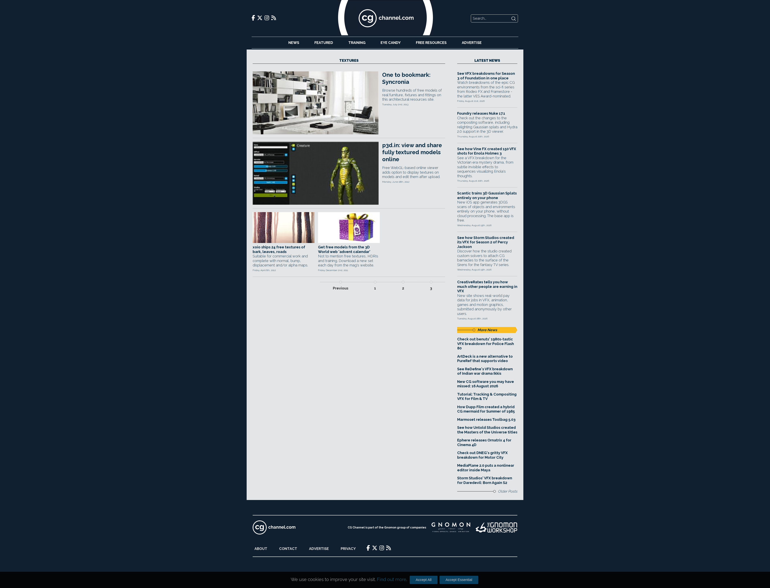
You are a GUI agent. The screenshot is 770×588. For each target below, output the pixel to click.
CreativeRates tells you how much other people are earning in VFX (487, 286)
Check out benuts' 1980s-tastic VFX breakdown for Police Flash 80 (485, 343)
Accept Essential (459, 580)
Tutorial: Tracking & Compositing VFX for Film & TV (487, 396)
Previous (340, 288)
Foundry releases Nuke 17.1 (481, 113)
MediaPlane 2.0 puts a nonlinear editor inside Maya (485, 467)
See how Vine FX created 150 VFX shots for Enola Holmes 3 (486, 151)
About (260, 549)
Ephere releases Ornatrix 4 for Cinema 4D (484, 442)
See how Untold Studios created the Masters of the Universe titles (487, 429)
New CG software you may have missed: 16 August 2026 (485, 384)
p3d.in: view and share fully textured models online (412, 152)
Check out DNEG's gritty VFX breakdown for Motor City (482, 455)
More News (487, 330)
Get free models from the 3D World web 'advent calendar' (344, 249)
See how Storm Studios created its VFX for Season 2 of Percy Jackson (485, 242)
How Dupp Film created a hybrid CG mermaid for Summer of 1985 (486, 409)
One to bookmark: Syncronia (406, 78)
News (293, 42)
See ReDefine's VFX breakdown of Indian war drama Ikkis (485, 371)
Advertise (472, 42)
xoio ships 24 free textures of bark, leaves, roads (279, 249)
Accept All (424, 580)
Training (357, 42)
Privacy (348, 549)
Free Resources (431, 42)
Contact (288, 549)
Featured (323, 42)
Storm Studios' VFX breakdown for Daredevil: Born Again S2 (484, 480)
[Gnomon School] (451, 527)
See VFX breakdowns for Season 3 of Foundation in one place (486, 75)
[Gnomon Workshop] (496, 527)
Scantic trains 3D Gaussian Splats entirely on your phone (487, 195)
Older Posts (507, 491)
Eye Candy (391, 42)
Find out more (391, 579)
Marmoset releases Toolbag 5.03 (486, 419)
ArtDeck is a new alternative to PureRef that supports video (485, 358)
